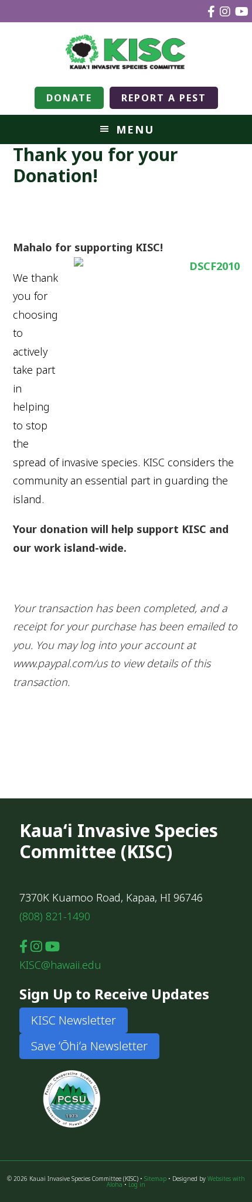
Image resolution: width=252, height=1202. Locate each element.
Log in (136, 1184)
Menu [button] (135, 129)
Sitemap (155, 1178)
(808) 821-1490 (54, 916)
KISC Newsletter (73, 1020)
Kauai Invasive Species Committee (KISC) (126, 51)
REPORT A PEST (163, 97)
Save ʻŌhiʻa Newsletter (89, 1046)
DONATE (69, 97)
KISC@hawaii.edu (60, 965)
